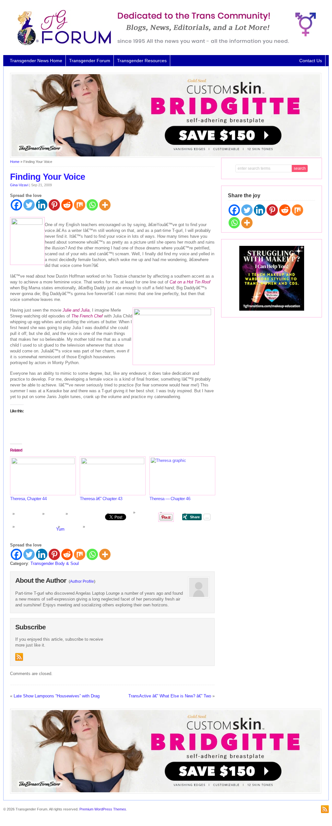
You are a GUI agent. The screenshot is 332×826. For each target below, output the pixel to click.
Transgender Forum (89, 60)
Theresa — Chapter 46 (169, 498)
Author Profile (82, 581)
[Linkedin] (41, 205)
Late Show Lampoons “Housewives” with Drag (57, 696)
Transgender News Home (36, 60)
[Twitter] (29, 205)
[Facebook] (16, 205)
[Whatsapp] (92, 205)
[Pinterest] (54, 205)
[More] (105, 205)
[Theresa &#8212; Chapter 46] (181, 475)
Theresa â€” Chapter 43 (101, 498)
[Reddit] (67, 205)
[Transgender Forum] (163, 44)
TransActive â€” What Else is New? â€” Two (169, 696)
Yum (60, 529)
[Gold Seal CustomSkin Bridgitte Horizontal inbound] (165, 156)
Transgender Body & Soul (54, 563)
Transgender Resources (142, 60)
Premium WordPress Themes (102, 809)
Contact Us (310, 60)
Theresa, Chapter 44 (28, 498)
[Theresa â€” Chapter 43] (111, 475)
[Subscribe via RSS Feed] (19, 657)
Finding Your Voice (47, 177)
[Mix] (79, 205)
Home (14, 162)
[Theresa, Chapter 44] (41, 475)
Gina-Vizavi (19, 185)
